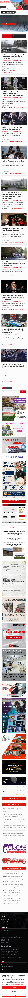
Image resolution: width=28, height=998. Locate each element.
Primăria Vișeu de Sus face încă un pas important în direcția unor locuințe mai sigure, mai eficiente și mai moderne (14, 827)
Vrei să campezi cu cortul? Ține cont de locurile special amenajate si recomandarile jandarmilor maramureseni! (13, 810)
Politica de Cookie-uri (5, 964)
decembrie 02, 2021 (18, 60)
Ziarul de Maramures (6, 23)
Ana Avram (5, 334)
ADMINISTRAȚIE (6, 50)
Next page (9, 387)
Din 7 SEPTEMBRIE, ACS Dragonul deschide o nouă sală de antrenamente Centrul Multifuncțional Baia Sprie (14, 821)
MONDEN (5, 223)
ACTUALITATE (6, 359)
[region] (14, 985)
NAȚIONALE (5, 87)
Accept (14, 987)
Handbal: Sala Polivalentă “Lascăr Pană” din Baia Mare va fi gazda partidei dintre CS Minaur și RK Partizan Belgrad (12, 195)
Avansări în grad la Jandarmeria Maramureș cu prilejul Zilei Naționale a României (13, 366)
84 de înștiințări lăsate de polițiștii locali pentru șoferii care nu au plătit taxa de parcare (13, 331)
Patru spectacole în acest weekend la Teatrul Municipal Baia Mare (13, 229)
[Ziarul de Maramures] (8, 12)
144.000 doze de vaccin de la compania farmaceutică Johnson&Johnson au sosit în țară (12, 93)
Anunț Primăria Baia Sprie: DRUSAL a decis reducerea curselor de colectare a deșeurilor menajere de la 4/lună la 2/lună (13, 886)
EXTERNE (5, 156)
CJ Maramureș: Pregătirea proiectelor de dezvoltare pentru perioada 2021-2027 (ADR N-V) (13, 56)
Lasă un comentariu (8, 72)
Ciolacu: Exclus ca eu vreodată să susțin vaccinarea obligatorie (12, 128)
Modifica (14, 991)
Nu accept (14, 995)
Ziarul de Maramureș (7, 60)
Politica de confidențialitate (7, 966)
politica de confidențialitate (18, 984)
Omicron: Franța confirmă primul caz (13, 161)
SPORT (4, 188)
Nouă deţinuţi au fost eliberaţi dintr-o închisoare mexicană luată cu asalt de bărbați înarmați (13, 263)
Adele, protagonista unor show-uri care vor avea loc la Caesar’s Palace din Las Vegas (13, 297)
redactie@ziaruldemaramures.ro (10, 924)
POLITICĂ (5, 122)
